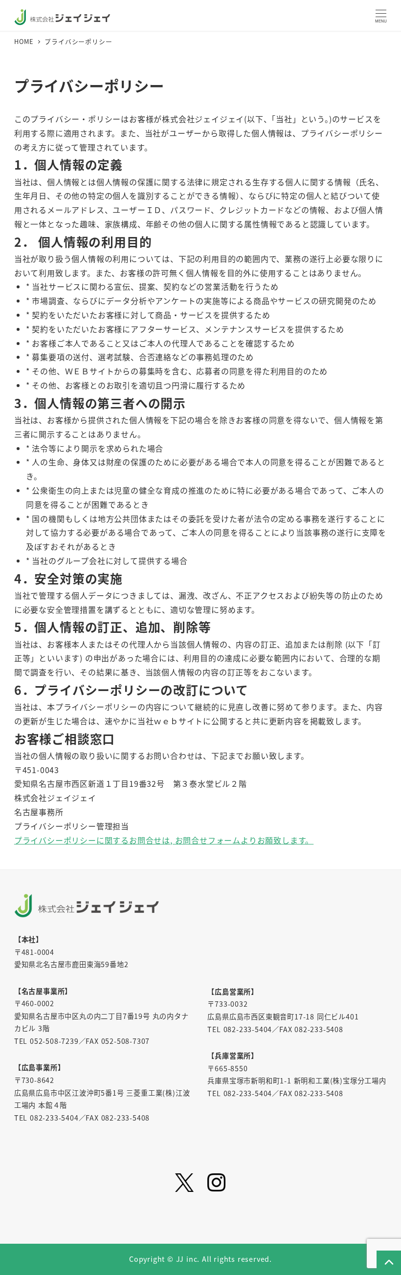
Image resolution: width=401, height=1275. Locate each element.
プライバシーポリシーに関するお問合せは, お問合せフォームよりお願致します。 (163, 840)
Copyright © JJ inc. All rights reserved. (200, 1259)
